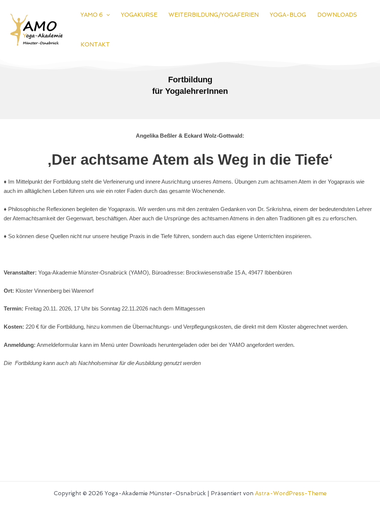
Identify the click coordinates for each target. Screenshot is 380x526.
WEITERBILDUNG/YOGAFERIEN (213, 14)
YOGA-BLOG (288, 14)
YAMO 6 (92, 14)
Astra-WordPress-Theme (291, 493)
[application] (106, 15)
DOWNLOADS (337, 14)
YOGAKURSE (139, 14)
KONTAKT (95, 44)
